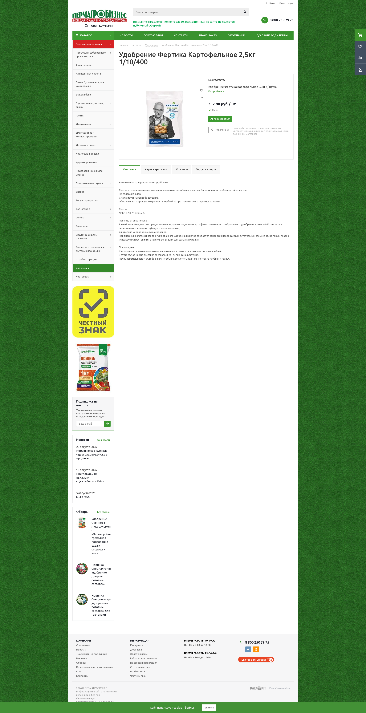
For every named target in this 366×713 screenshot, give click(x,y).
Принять (209, 707)
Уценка (80, 191)
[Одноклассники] (256, 649)
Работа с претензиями (143, 658)
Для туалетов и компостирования (86, 134)
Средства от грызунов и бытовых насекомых (90, 249)
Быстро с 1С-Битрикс (254, 659)
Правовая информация (143, 662)
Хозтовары (82, 276)
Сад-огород (83, 209)
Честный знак (138, 676)
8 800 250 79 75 (282, 20)
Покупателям (153, 35)
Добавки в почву (86, 145)
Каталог (86, 35)
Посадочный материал (89, 183)
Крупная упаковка (86, 162)
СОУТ (79, 671)
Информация (139, 640)
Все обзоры (104, 512)
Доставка (136, 649)
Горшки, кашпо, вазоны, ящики (90, 105)
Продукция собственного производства (91, 54)
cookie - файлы (183, 707)
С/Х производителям (272, 35)
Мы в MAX (83, 496)
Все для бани (83, 94)
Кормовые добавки (87, 153)
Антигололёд (84, 65)
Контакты (181, 35)
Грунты (80, 115)
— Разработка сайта (278, 688)
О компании (236, 35)
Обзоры (81, 662)
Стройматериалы (86, 259)
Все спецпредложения (89, 44)
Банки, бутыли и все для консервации (90, 84)
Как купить (136, 645)
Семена (80, 217)
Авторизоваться (220, 118)
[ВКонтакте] (248, 649)
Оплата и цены (139, 654)
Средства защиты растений (86, 236)
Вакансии (81, 658)
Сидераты (82, 226)
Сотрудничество (140, 667)
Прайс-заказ (208, 35)
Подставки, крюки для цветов (89, 172)
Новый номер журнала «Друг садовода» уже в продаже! (92, 454)
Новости (126, 35)
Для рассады (83, 124)
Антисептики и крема (88, 73)
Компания (83, 640)
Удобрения (82, 268)
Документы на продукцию (92, 654)
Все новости (104, 440)
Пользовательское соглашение (94, 667)
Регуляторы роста (87, 200)
